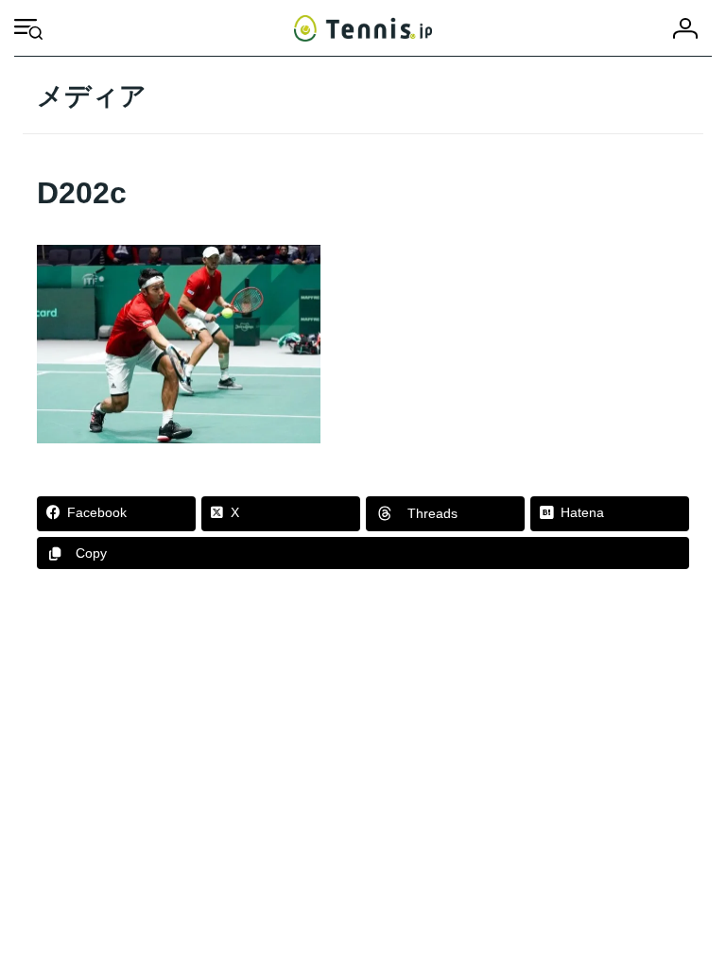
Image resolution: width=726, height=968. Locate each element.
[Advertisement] (363, 749)
